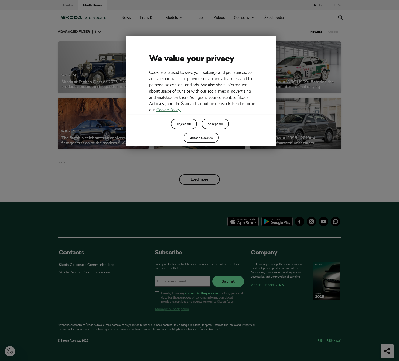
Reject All (184, 124)
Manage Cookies (201, 137)
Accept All (215, 124)
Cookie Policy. (168, 109)
